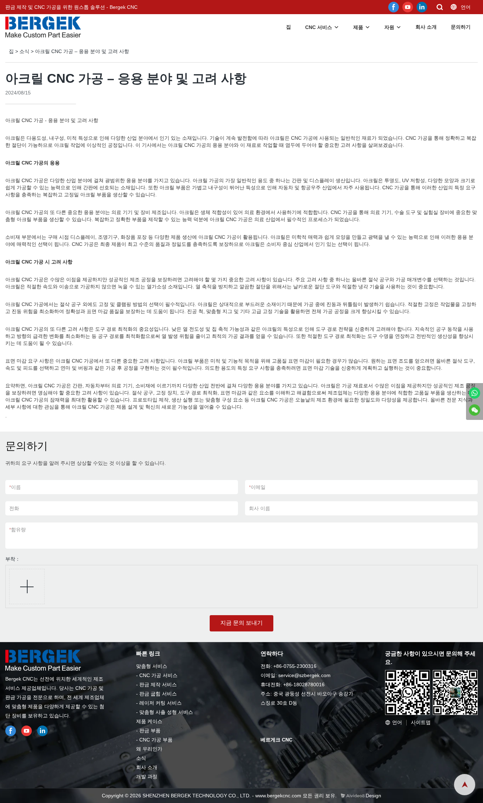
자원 (389, 27)
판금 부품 (150, 730)
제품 (358, 27)
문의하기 (461, 27)
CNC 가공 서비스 (158, 675)
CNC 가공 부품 (156, 740)
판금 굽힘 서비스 (158, 694)
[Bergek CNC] (474, 393)
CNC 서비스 (318, 27)
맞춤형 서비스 (151, 666)
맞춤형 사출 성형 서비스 (166, 712)
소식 (24, 51)
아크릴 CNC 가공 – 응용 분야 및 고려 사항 (82, 51)
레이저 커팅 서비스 (160, 703)
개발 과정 (146, 776)
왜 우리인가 (149, 749)
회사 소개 (426, 27)
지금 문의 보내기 (241, 623)
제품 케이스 (149, 721)
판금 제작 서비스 (158, 684)
